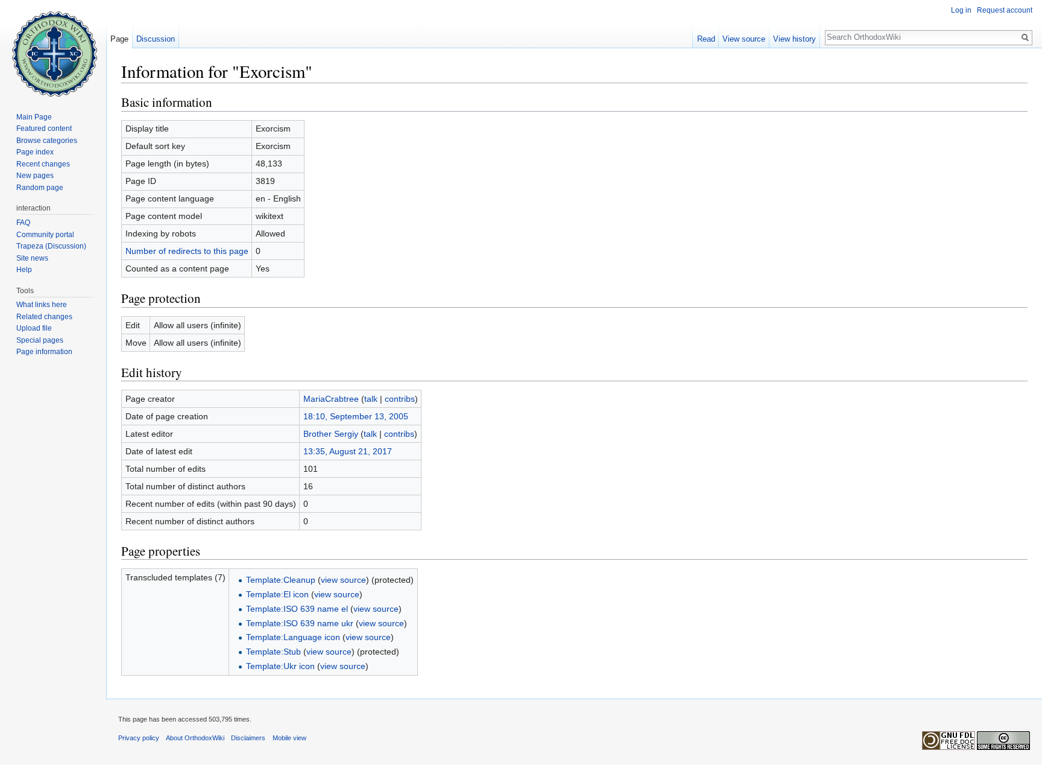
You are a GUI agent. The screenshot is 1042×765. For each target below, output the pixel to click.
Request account (1004, 10)
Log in (961, 10)
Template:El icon (277, 594)
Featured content (44, 128)
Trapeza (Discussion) (51, 246)
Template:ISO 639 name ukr (299, 623)
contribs (400, 399)
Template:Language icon (293, 637)
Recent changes (43, 164)
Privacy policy (138, 737)
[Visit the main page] (53, 48)
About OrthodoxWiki (195, 737)
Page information (44, 352)
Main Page (34, 117)
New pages (35, 175)
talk (370, 399)
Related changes (44, 317)
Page (119, 38)
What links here (41, 304)
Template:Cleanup (280, 580)
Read (706, 38)
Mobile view (289, 737)
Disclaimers (248, 737)
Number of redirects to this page (186, 251)
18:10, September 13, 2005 (355, 416)
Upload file (34, 328)
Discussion (155, 38)
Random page (39, 187)
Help (24, 269)
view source (343, 580)
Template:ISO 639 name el (297, 609)
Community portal (45, 234)
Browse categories (46, 140)
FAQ (23, 222)
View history (794, 38)
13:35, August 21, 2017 (347, 451)
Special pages (39, 340)
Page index (35, 152)
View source (743, 38)
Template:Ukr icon (280, 666)
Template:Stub (273, 651)
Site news (32, 258)
